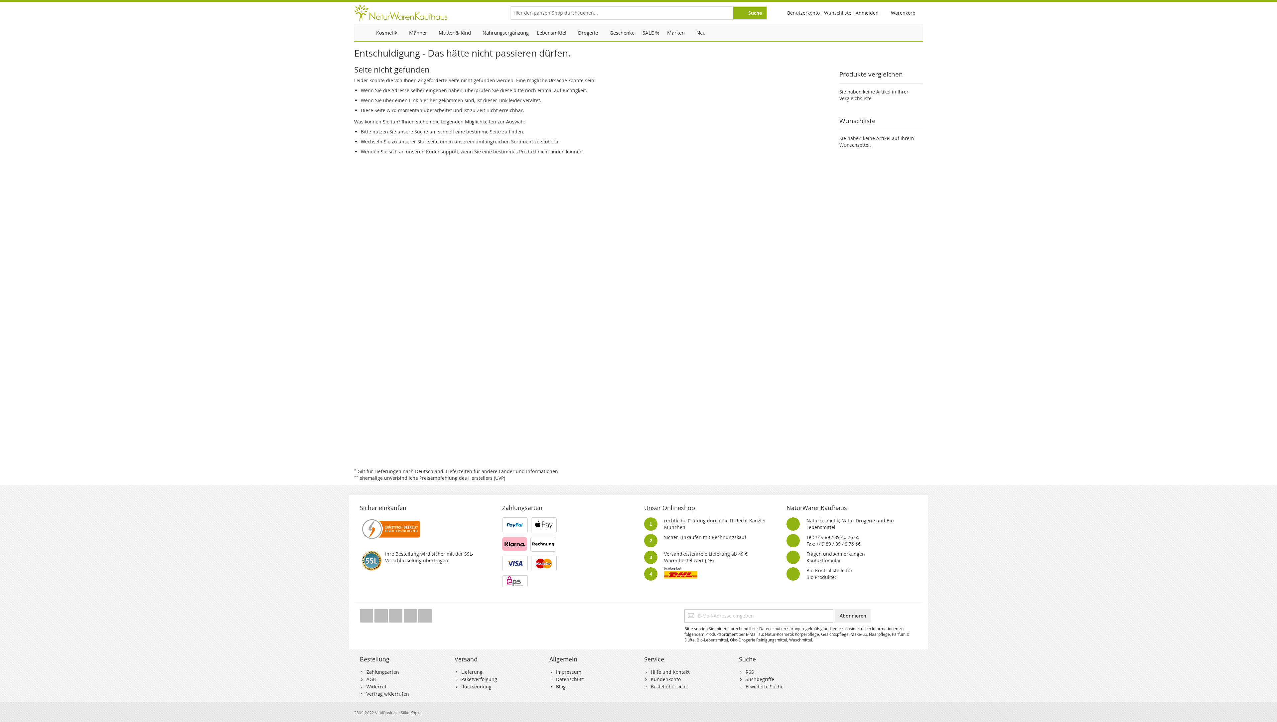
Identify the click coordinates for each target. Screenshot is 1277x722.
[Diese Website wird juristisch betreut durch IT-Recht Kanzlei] (390, 520)
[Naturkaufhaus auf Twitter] (367, 614)
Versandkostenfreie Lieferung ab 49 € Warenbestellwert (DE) (706, 557)
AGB (371, 679)
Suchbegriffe (760, 679)
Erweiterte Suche (764, 686)
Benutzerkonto (803, 13)
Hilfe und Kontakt (670, 672)
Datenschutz (570, 679)
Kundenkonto (666, 679)
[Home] (363, 32)
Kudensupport (442, 151)
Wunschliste (837, 13)
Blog (561, 686)
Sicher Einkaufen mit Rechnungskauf (705, 537)
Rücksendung (476, 686)
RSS (750, 672)
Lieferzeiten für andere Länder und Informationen (502, 471)
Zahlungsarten (382, 672)
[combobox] (638, 13)
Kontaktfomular (823, 560)
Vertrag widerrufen (387, 694)
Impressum (568, 672)
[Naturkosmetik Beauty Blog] (425, 614)
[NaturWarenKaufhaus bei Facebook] (381, 614)
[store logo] (400, 13)
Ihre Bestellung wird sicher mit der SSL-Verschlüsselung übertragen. (429, 557)
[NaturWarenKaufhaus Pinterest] (396, 614)
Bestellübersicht (669, 686)
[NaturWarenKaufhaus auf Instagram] (411, 614)
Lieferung (472, 672)
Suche (421, 131)
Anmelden (867, 13)
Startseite (428, 141)
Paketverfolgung (479, 679)
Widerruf (376, 686)
